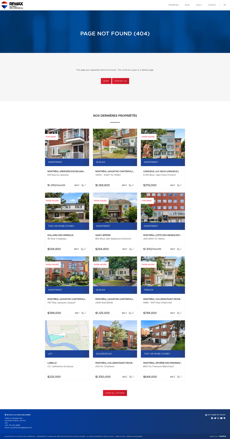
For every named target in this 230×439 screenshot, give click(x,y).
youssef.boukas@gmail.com (21, 427)
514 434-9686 (14, 425)
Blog (187, 5)
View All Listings (114, 393)
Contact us (120, 81)
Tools (198, 5)
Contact (212, 5)
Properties (174, 5)
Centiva (222, 436)
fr (225, 5)
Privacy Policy (108, 436)
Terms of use (120, 436)
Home (106, 81)
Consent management (134, 436)
